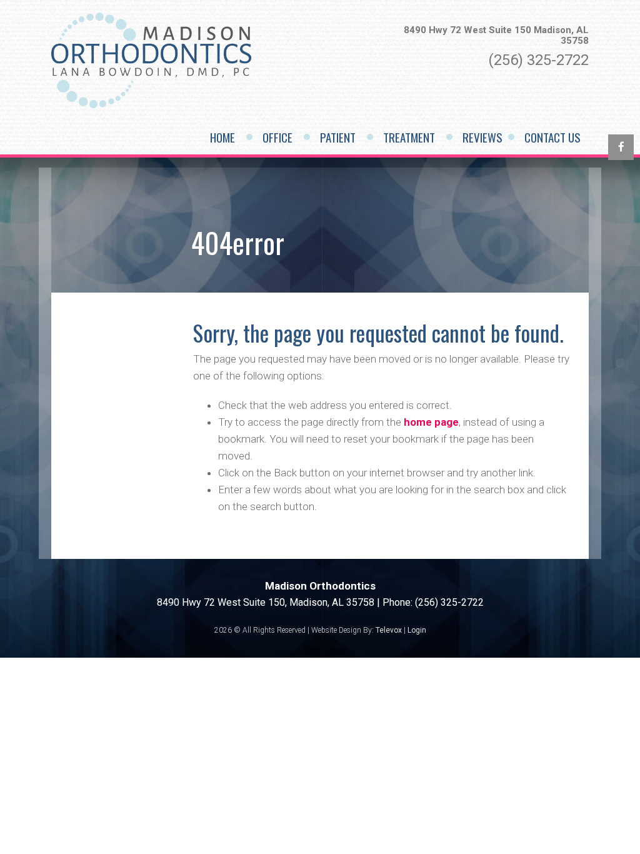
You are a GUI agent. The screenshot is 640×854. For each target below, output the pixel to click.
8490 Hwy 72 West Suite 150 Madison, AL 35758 (496, 35)
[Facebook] (621, 147)
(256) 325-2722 (538, 60)
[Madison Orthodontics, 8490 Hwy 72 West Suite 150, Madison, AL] (151, 105)
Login (417, 630)
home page (431, 422)
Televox (389, 630)
